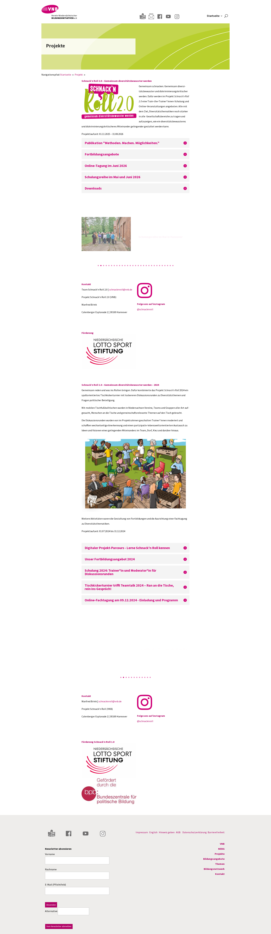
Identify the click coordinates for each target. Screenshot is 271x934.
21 (151, 265)
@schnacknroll (145, 309)
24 (159, 265)
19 (146, 265)
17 (140, 265)
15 (135, 265)
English (153, 832)
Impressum (142, 832)
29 (172, 265)
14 (132, 265)
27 (167, 265)
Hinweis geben (167, 832)
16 (138, 265)
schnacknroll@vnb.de (120, 289)
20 (148, 265)
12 (127, 265)
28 (170, 265)
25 (162, 265)
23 (156, 265)
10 (122, 265)
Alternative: (51, 911)
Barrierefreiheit (216, 832)
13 (130, 265)
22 (154, 265)
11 (124, 265)
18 (143, 265)
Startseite (213, 16)
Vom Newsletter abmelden (58, 926)
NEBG (221, 848)
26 (164, 265)
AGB (178, 832)
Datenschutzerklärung (194, 832)
